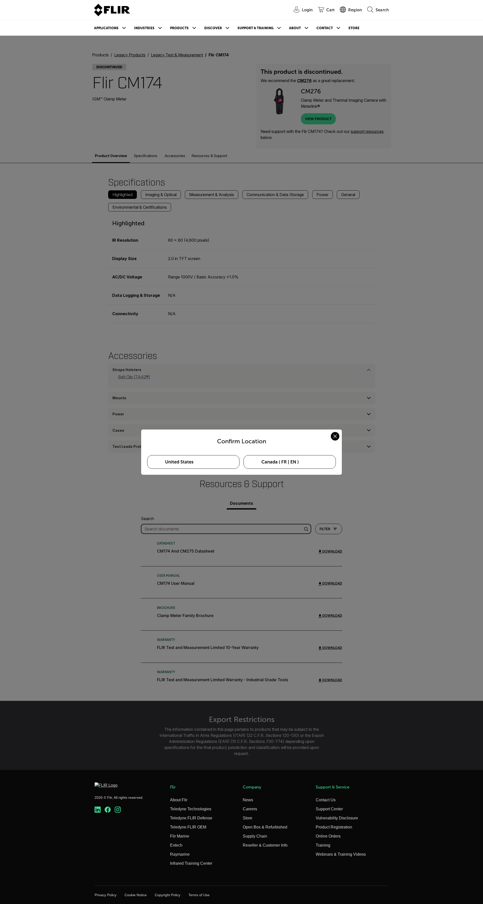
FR (284, 461)
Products (179, 28)
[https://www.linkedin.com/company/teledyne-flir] (98, 810)
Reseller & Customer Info (265, 845)
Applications (106, 28)
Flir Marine (179, 836)
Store (353, 28)
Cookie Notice (136, 895)
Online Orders (328, 836)
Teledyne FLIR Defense (191, 818)
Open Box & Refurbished (265, 827)
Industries (144, 28)
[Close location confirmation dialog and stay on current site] (335, 436)
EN (293, 461)
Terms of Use (199, 895)
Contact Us (326, 800)
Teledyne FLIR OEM (188, 827)
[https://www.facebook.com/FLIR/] (108, 810)
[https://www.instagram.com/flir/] (118, 810)
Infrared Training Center (191, 863)
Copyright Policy (167, 895)
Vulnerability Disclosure (337, 818)
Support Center (329, 809)
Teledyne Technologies (190, 809)
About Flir (178, 800)
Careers (250, 809)
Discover (213, 28)
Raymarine (180, 854)
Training (323, 845)
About (295, 28)
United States (179, 461)
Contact (324, 28)
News (248, 800)
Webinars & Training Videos (341, 854)
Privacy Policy (105, 895)
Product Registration (334, 827)
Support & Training (255, 28)
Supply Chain (255, 836)
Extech (176, 845)
